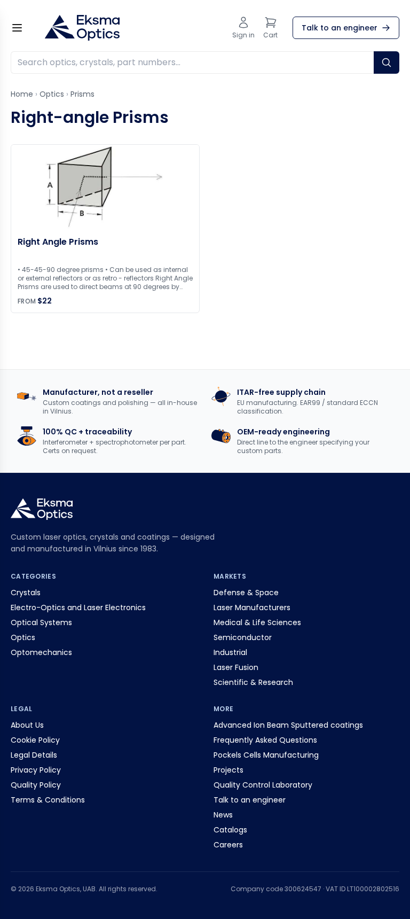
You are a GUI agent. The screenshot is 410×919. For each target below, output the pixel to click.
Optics (52, 94)
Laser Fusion (236, 667)
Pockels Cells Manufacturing (266, 755)
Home (22, 94)
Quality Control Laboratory (263, 785)
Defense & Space (246, 592)
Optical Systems (41, 622)
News (223, 814)
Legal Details (34, 755)
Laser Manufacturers (252, 607)
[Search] (386, 62)
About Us (27, 725)
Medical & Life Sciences (257, 622)
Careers (228, 844)
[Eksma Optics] (82, 28)
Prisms (82, 94)
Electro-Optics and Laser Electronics (78, 607)
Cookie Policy (35, 740)
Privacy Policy (36, 770)
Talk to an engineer (250, 800)
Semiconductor (243, 637)
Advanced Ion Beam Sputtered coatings (288, 725)
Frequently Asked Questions (265, 740)
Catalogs (230, 829)
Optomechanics (41, 652)
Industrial (230, 652)
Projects (228, 770)
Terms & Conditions (48, 800)
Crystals (26, 592)
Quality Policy (36, 785)
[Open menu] (17, 27)
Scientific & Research (253, 682)
